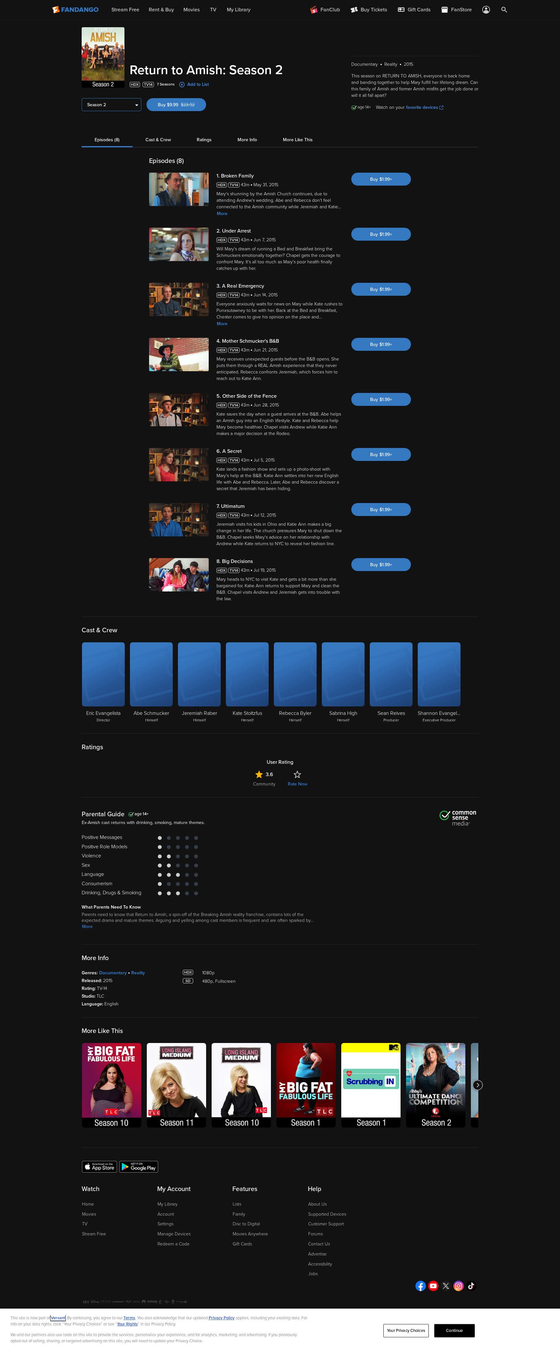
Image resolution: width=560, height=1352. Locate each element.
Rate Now (297, 784)
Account (166, 1214)
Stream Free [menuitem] (125, 9)
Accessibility (320, 1264)
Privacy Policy (222, 1318)
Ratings (204, 140)
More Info (247, 140)
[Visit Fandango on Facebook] (420, 1285)
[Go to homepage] (76, 9)
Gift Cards (242, 1244)
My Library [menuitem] (239, 9)
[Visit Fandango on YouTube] (433, 1285)
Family (239, 1214)
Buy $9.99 (182, 105)
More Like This (298, 140)
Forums (315, 1234)
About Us (317, 1204)
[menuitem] (414, 9)
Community (264, 784)
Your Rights (127, 1324)
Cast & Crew (158, 140)
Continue (454, 1330)
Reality (138, 973)
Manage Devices (174, 1234)
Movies (89, 1214)
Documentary (113, 973)
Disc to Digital (246, 1224)
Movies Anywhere (250, 1234)
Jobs (313, 1274)
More (222, 213)
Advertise (317, 1254)
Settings (165, 1224)
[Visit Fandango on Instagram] (458, 1285)
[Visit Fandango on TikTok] (471, 1285)
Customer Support (326, 1224)
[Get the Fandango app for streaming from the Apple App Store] (99, 1166)
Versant (58, 1318)
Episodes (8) (107, 140)
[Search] (504, 9)
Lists (237, 1204)
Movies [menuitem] (191, 9)
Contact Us (319, 1244)
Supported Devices (327, 1214)
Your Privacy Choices (406, 1330)
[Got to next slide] (478, 1085)
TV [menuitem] (213, 9)
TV (85, 1224)
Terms (129, 1318)
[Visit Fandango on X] (445, 1285)
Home (88, 1204)
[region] (280, 1330)
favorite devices (422, 107)
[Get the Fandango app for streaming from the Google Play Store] (138, 1166)
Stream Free (94, 1234)
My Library (168, 1204)
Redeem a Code (174, 1244)
